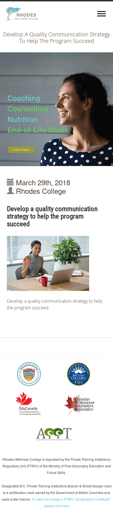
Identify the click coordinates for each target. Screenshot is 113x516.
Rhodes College (41, 191)
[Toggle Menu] (101, 13)
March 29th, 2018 (43, 182)
